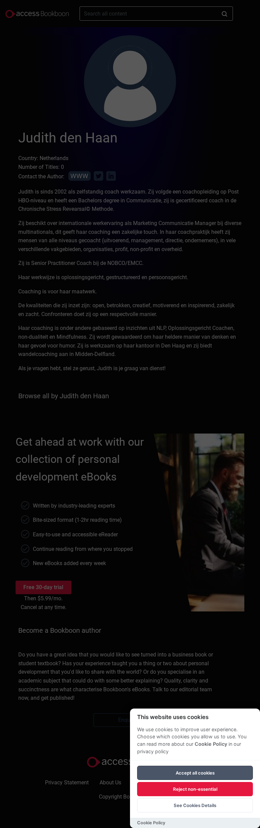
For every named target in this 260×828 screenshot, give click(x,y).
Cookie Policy (211, 744)
